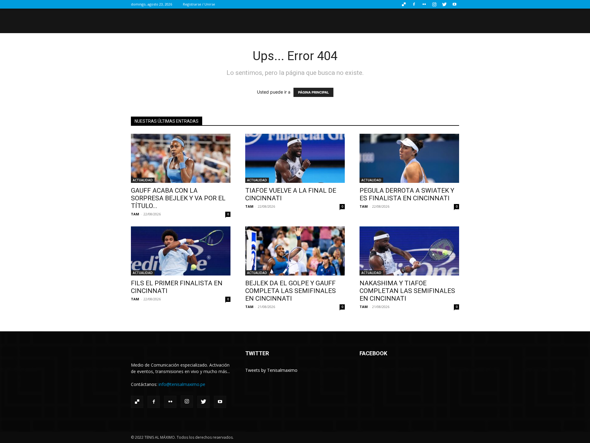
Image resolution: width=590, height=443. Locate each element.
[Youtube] (454, 4)
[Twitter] (444, 4)
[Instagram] (434, 4)
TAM (135, 214)
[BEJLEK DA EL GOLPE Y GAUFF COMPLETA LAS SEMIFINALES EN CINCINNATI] (295, 250)
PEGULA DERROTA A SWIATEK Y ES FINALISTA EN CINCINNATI (407, 194)
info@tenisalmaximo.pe (182, 384)
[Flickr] (424, 4)
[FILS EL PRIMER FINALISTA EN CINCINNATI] (180, 250)
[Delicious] (403, 4)
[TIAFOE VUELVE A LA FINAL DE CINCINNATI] (295, 158)
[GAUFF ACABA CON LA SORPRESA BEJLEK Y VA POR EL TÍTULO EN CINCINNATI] (180, 158)
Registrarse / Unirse (199, 4)
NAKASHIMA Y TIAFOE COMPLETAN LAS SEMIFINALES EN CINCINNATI (407, 290)
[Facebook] (414, 4)
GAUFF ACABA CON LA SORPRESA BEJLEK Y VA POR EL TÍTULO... (178, 198)
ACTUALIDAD (143, 180)
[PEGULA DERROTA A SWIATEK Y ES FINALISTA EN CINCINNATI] (409, 158)
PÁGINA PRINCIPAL (313, 92)
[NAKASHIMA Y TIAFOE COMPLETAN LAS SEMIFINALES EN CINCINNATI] (409, 250)
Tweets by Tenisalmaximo (271, 370)
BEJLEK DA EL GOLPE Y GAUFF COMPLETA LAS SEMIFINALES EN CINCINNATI (290, 290)
